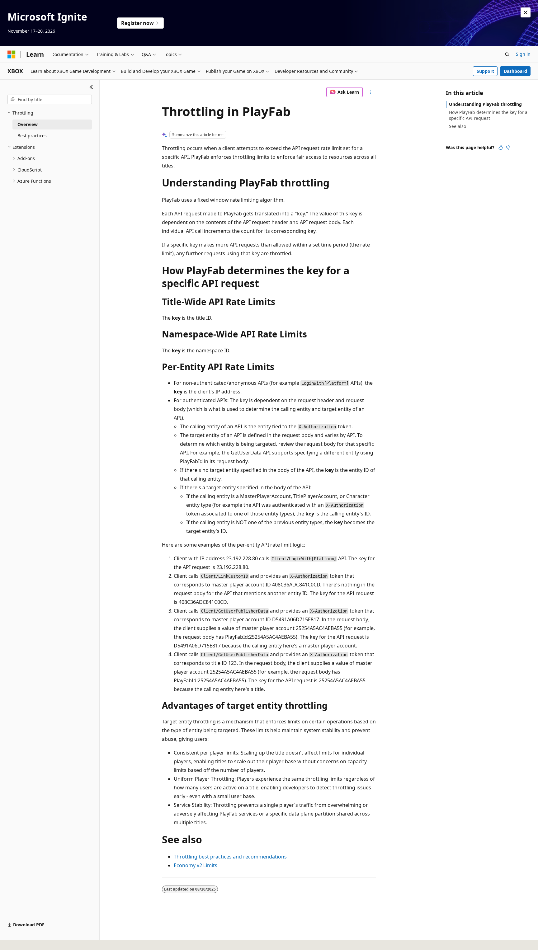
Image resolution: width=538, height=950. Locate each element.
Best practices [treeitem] (32, 136)
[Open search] (507, 54)
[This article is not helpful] (508, 147)
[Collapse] (91, 87)
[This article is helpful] (500, 147)
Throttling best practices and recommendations (230, 856)
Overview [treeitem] (27, 124)
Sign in (523, 54)
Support (485, 71)
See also (457, 126)
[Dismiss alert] (526, 12)
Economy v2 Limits (195, 865)
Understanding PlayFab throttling (485, 104)
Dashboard (515, 71)
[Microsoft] (11, 54)
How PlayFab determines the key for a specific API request (488, 115)
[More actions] (370, 92)
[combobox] (49, 100)
